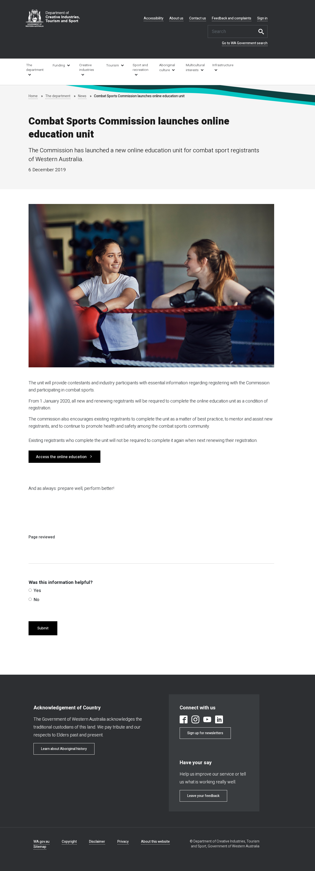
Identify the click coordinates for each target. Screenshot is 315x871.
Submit (42, 628)
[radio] (30, 590)
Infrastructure (222, 65)
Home (33, 96)
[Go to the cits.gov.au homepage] (53, 18)
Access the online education (61, 457)
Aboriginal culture (167, 68)
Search (263, 31)
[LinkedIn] (219, 720)
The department (35, 67)
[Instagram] (195, 720)
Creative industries (86, 67)
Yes (37, 590)
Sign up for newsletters (205, 733)
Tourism (112, 65)
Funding (59, 65)
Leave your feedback (203, 795)
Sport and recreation (140, 67)
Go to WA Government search (245, 43)
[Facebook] (184, 720)
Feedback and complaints (231, 18)
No (36, 599)
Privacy (123, 841)
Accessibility (153, 18)
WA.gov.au (41, 841)
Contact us (197, 18)
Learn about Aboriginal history (64, 748)
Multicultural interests (195, 68)
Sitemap (39, 846)
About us (176, 18)
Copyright (69, 841)
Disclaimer (97, 841)
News (82, 96)
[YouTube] (207, 720)
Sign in (262, 18)
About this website (155, 841)
